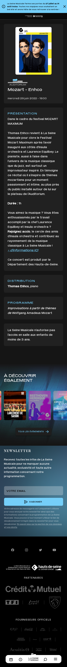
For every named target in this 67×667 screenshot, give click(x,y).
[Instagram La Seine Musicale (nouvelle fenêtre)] (26, 549)
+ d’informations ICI (23, 250)
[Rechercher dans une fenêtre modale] (46, 659)
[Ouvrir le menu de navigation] (55, 659)
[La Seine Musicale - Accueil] (33, 657)
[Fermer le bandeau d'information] (64, 6)
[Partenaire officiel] (12, 602)
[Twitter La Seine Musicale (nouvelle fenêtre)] (40, 549)
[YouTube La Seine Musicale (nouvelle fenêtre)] (54, 549)
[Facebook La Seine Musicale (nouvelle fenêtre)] (13, 549)
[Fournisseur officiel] (13, 629)
